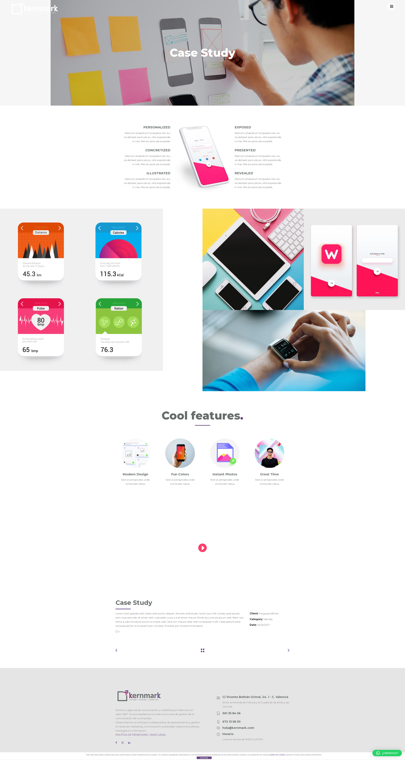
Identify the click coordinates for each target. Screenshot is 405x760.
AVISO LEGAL (158, 734)
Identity (268, 619)
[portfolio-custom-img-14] (354, 259)
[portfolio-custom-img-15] (303, 350)
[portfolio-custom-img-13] (253, 259)
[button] (387, 753)
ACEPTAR (204, 758)
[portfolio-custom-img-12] (101, 290)
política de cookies (277, 755)
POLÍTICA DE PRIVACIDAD (131, 734)
